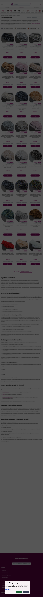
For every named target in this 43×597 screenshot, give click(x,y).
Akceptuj (20, 592)
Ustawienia (26, 592)
